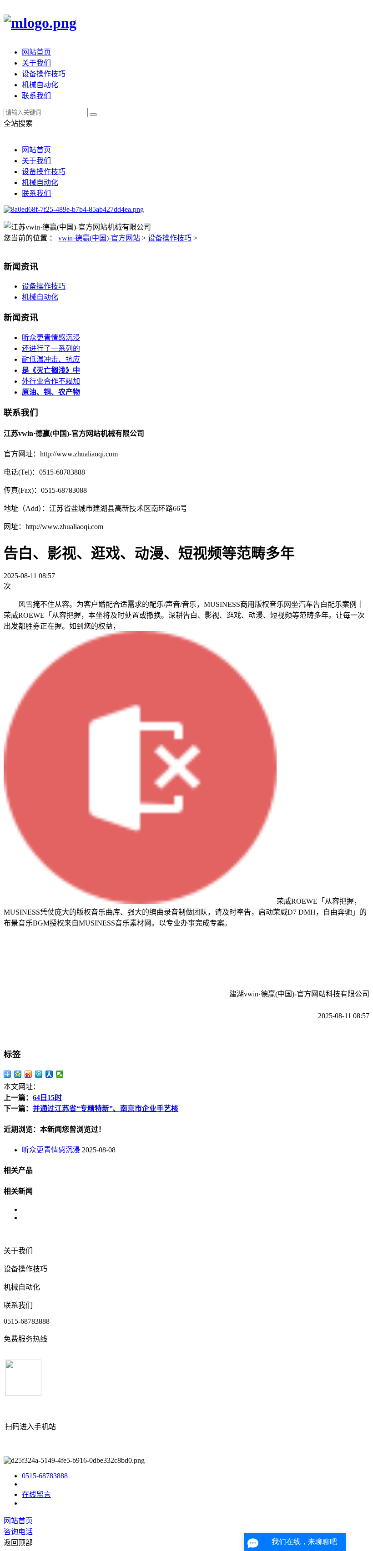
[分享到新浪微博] (28, 1074)
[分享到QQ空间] (18, 1074)
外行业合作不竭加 (51, 381)
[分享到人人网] (49, 1074)
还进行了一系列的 (51, 348)
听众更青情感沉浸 (51, 337)
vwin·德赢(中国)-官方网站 (99, 238)
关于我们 (36, 63)
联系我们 (36, 96)
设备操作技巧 (44, 74)
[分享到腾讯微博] (39, 1074)
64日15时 (47, 1097)
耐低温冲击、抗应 (51, 359)
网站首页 (36, 52)
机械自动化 (40, 85)
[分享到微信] (60, 1074)
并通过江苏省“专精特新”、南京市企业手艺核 (105, 1108)
